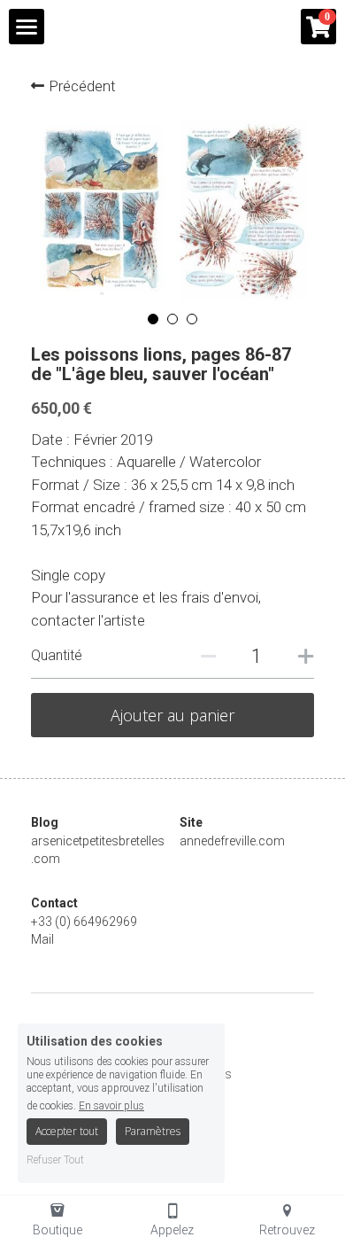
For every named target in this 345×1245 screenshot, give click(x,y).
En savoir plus (111, 1105)
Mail (42, 939)
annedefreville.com (232, 841)
